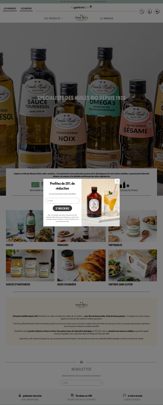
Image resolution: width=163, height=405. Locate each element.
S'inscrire (62, 208)
